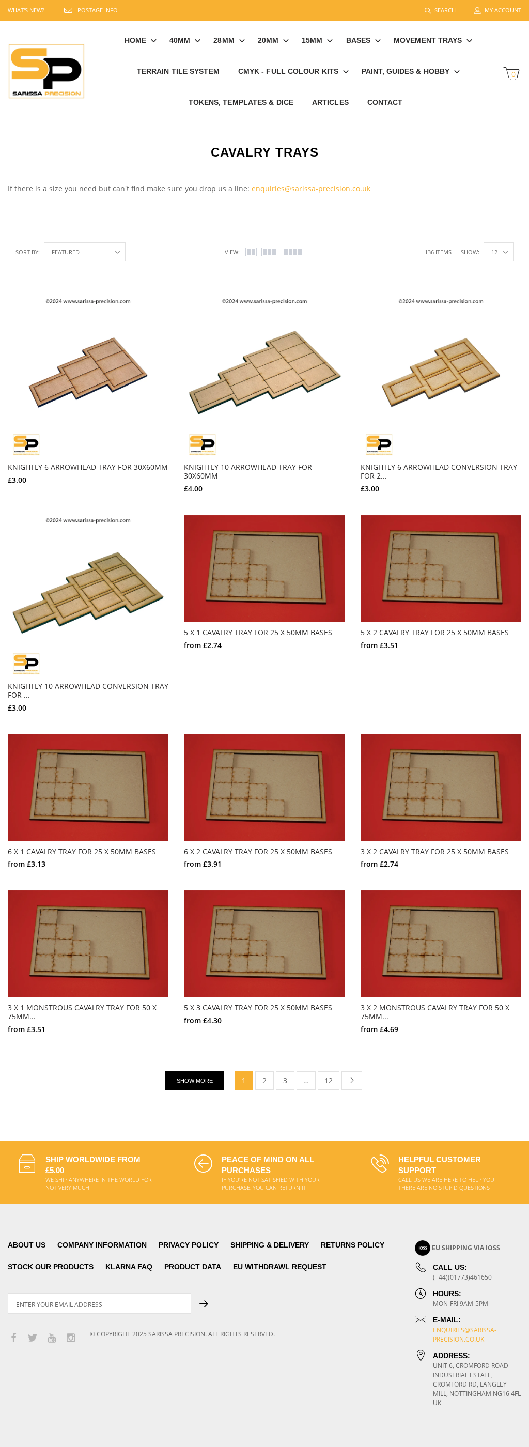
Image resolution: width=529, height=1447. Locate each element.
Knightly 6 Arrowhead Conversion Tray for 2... (439, 471)
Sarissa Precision (176, 1334)
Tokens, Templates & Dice (241, 102)
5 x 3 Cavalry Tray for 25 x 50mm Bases (258, 1007)
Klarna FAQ (128, 1267)
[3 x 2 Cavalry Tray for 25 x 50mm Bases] (441, 787)
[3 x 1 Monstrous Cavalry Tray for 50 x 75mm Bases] (88, 943)
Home (135, 40)
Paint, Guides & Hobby (405, 71)
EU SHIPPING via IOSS (466, 1247)
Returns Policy (352, 1245)
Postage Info (97, 10)
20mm (268, 40)
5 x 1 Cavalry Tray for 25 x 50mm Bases (258, 632)
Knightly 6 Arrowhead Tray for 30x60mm (88, 467)
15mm (312, 40)
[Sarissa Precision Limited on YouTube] (51, 1338)
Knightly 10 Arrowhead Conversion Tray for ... (88, 690)
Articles (330, 102)
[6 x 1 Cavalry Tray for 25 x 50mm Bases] (88, 787)
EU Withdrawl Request (279, 1267)
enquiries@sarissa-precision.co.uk (311, 188)
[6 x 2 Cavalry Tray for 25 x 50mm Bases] (264, 787)
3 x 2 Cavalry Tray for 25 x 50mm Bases (435, 851)
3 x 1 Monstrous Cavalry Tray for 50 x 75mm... (82, 1012)
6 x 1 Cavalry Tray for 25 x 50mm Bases (82, 851)
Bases (358, 40)
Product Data (192, 1267)
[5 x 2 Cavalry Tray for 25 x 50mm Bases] (441, 568)
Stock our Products (51, 1267)
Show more (195, 1080)
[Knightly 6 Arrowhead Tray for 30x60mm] (88, 376)
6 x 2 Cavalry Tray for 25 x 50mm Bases (258, 851)
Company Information (102, 1245)
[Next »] (351, 1080)
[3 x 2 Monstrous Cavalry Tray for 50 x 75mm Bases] (441, 943)
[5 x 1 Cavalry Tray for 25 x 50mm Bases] (264, 568)
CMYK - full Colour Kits (288, 71)
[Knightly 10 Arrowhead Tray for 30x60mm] (264, 376)
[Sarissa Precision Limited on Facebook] (13, 1338)
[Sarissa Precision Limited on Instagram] (71, 1338)
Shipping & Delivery (269, 1245)
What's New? (26, 10)
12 (328, 1080)
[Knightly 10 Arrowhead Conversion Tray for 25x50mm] (88, 595)
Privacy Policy (189, 1245)
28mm (223, 40)
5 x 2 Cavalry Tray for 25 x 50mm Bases (435, 632)
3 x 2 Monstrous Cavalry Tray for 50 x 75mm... (435, 1012)
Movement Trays (428, 40)
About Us (26, 1245)
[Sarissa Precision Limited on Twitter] (32, 1338)
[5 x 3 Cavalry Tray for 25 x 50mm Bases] (264, 943)
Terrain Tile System (178, 71)
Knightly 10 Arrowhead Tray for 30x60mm (248, 471)
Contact (385, 102)
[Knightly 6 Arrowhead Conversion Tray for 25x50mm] (441, 376)
